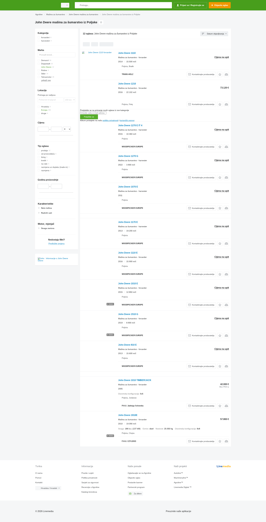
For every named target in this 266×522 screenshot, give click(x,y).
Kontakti (38, 482)
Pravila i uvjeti (87, 473)
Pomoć (38, 478)
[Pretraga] (77, 5)
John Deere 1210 (127, 84)
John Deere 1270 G (128, 156)
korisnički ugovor (127, 120)
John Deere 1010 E (128, 283)
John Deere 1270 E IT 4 (130, 125)
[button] (219, 74)
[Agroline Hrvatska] (46, 5)
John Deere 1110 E (128, 253)
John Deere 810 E (127, 345)
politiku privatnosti (110, 120)
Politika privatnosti (89, 478)
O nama (38, 473)
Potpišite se (89, 117)
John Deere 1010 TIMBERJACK (134, 380)
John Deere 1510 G (128, 314)
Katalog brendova (89, 492)
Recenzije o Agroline (90, 487)
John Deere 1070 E (128, 187)
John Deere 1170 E (128, 222)
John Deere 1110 (127, 53)
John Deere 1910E (127, 415)
